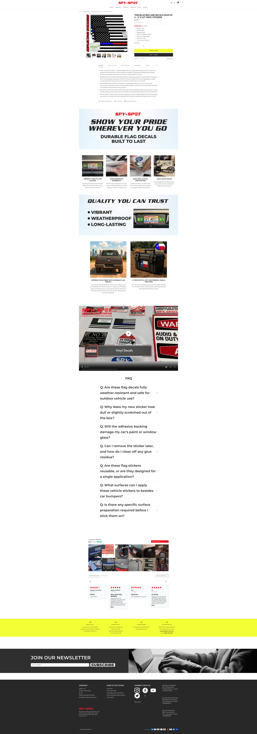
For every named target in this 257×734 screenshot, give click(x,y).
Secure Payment (131, 101)
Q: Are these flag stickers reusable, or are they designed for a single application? (128, 471)
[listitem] (95, 551)
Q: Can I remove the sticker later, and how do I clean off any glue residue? (127, 451)
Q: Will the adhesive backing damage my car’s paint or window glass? (128, 431)
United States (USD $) (85, 729)
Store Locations (85, 691)
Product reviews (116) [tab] (94, 575)
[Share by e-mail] (145, 58)
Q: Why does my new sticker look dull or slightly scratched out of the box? (127, 412)
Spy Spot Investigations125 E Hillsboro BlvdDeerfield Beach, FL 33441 (170, 687)
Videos (147, 65)
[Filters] (157, 576)
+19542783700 (166, 703)
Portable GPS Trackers (115, 693)
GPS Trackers (111, 691)
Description (137, 65)
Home (111, 7)
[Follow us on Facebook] (145, 690)
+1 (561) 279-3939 (167, 690)
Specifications (125, 65)
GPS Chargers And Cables (116, 695)
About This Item (112, 65)
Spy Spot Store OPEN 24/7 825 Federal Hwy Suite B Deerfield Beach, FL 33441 (170, 699)
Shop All (110, 688)
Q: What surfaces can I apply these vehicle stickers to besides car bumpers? (126, 490)
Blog (139, 7)
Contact (145, 7)
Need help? (170, 58)
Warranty (119, 101)
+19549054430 (166, 716)
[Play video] (128, 333)
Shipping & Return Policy (88, 697)
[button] (137, 26)
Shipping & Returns (106, 101)
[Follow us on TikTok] (145, 695)
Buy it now (154, 54)
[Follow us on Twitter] (137, 695)
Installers (125, 7)
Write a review (156, 541)
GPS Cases (110, 697)
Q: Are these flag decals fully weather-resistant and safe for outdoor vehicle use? (125, 392)
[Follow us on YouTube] (153, 690)
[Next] (166, 581)
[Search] (174, 2)
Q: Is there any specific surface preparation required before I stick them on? (125, 510)
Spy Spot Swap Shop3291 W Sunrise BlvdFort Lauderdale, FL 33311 (169, 712)
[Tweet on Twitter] (143, 58)
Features (100, 65)
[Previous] (90, 581)
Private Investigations (87, 695)
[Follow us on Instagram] (137, 690)
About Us (133, 7)
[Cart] (177, 2)
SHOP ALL (118, 7)
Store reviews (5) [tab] (104, 575)
